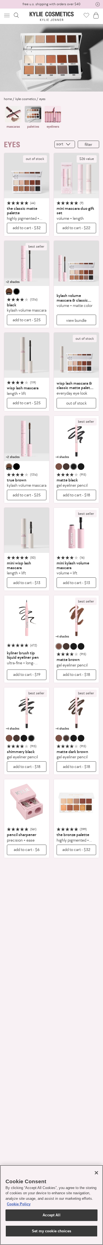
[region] (51, 1205)
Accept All (51, 1215)
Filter (88, 144)
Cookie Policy (18, 1204)
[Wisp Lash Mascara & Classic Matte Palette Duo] (76, 355)
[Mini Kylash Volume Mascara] (76, 530)
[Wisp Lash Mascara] (26, 355)
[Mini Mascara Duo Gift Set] (76, 175)
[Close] (96, 1173)
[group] (51, 4)
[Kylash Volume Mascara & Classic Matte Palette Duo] (76, 263)
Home (8, 99)
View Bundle (76, 320)
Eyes (42, 99)
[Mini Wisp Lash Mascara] (26, 530)
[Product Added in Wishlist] (86, 15)
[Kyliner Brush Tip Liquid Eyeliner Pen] (26, 618)
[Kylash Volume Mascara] (26, 263)
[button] (7, 15)
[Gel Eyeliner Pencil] (76, 438)
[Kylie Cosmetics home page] (51, 16)
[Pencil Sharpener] (26, 801)
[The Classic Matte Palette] (26, 175)
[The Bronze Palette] (76, 801)
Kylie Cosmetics (25, 99)
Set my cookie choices (51, 1231)
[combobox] (64, 144)
